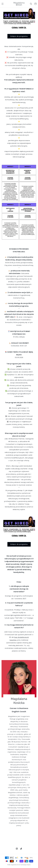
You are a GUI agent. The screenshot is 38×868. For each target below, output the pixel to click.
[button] (2, 4)
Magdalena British (15, 864)
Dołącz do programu (19, 36)
